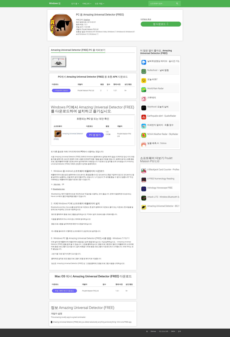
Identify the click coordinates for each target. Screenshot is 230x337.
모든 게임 (99, 4)
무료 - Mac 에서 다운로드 (64, 291)
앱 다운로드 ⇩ (161, 24)
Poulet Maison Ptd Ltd (90, 29)
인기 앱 (74, 4)
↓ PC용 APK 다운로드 (61, 90)
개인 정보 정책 (163, 331)
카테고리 (86, 4)
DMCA (173, 331)
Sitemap (153, 331)
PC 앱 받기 (95, 135)
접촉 (179, 331)
